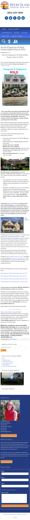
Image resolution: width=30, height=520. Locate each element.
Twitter (10, 18)
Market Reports (12, 339)
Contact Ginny (17, 36)
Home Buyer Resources (8, 361)
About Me (5, 36)
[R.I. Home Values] (9, 41)
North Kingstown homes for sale (14, 256)
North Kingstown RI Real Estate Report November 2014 (14, 281)
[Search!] (4, 41)
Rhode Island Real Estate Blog (9, 366)
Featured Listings (6, 360)
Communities (7, 33)
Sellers (24, 33)
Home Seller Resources (8, 363)
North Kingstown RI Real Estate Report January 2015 (14, 276)
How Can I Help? (5, 492)
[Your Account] (15, 41)
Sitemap (19, 514)
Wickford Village (13, 124)
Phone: (3, 483)
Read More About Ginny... (9, 435)
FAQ (4, 358)
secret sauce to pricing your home (13, 238)
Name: (3, 471)
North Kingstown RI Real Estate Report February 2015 (14, 273)
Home (4, 29)
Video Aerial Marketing (13, 203)
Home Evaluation (6, 461)
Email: (3, 477)
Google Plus (14, 18)
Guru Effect (15, 517)
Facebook (6, 18)
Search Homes (13, 29)
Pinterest (19, 18)
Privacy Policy (24, 514)
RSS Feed (23, 18)
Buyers (16, 33)
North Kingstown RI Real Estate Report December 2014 (14, 278)
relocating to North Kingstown (18, 258)
